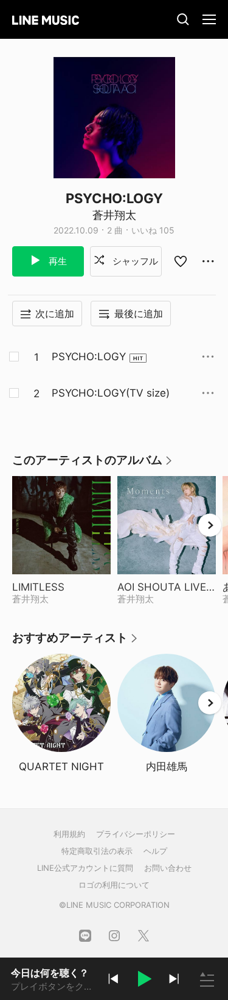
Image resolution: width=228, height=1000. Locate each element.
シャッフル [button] (134, 261)
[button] (143, 980)
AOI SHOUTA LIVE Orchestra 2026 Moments (166, 587)
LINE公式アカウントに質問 (85, 868)
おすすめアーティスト (75, 642)
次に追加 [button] (54, 313)
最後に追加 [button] (138, 313)
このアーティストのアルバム (92, 464)
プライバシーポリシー (135, 834)
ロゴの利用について (114, 885)
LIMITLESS (61, 587)
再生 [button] (56, 261)
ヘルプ (155, 851)
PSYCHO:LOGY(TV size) (111, 393)
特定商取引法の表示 (97, 851)
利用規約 (69, 834)
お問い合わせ (168, 868)
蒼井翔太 (114, 215)
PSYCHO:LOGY (89, 357)
